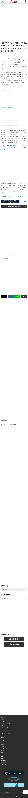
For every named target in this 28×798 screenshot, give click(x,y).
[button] (25, 258)
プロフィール (4, 727)
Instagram (3, 760)
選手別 (2, 737)
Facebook (3, 764)
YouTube (3, 758)
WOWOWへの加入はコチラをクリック (11, 196)
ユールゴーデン (9, 63)
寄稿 (2, 725)
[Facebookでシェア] (11, 296)
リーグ (2, 729)
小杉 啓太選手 (16, 76)
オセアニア (4, 746)
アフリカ (3, 744)
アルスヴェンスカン (13, 61)
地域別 (2, 741)
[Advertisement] (14, 25)
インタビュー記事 (5, 723)
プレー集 (3, 721)
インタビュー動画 (5, 733)
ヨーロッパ (4, 748)
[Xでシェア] (4, 296)
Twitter (2, 762)
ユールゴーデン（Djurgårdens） (9, 254)
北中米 (2, 750)
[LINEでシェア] (17, 296)
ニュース (3, 719)
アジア (2, 742)
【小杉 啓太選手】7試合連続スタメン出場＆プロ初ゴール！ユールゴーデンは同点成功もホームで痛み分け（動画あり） (13, 147)
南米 (2, 752)
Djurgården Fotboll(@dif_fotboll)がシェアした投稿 (14, 125)
